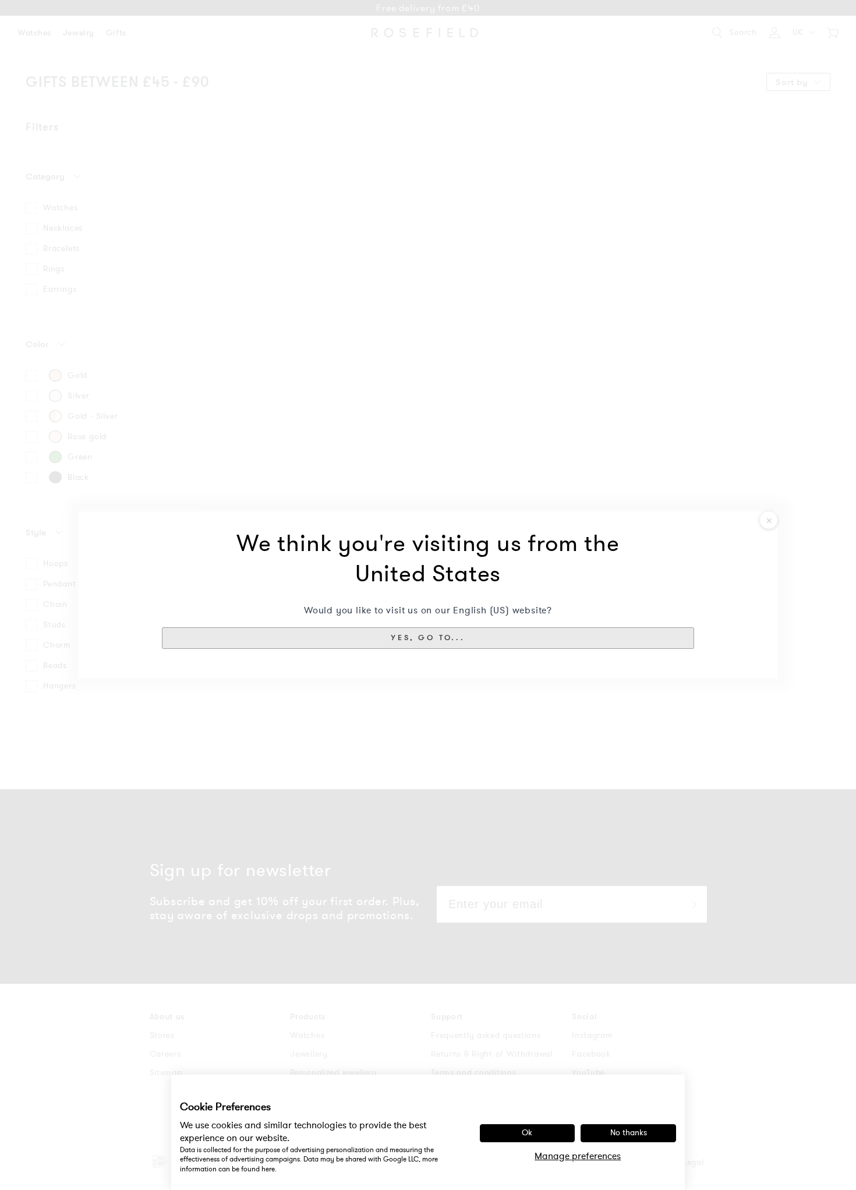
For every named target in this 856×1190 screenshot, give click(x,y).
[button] (428, 638)
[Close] (768, 520)
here (268, 1169)
